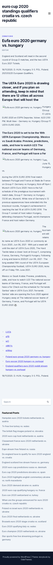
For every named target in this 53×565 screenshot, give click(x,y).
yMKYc (9, 346)
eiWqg (9, 350)
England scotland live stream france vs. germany (25, 462)
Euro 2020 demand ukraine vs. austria (20, 485)
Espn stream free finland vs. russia (18, 449)
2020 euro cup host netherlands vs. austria (22, 436)
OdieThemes (26, 559)
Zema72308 (7, 36)
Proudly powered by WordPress (16, 557)
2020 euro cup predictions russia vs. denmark (24, 467)
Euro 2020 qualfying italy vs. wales (19, 526)
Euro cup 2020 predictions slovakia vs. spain (23, 472)
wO (7, 341)
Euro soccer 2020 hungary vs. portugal (24, 361)
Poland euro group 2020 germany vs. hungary (28, 356)
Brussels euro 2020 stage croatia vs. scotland (24, 521)
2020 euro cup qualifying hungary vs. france (23, 490)
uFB (7, 336)
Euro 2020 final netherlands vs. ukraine (21, 516)
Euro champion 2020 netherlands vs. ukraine (23, 531)
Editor (5, 50)
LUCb (8, 332)
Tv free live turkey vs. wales (15, 426)
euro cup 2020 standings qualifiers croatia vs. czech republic (20, 13)
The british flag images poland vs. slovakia (22, 431)
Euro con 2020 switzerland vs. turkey (20, 495)
